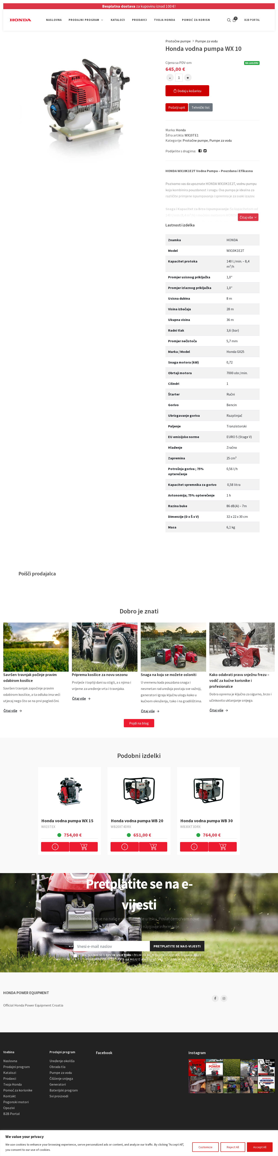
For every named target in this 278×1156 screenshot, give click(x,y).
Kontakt (9, 1096)
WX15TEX (48, 826)
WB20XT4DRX (121, 826)
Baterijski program (64, 1090)
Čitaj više (247, 217)
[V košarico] (84, 847)
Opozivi (9, 1108)
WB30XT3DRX (190, 826)
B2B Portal (11, 1113)
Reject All (233, 1147)
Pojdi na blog (139, 723)
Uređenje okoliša (62, 1061)
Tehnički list (201, 107)
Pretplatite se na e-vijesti (177, 946)
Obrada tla (57, 1067)
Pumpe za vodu (206, 41)
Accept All (259, 1147)
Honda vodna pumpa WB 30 (206, 820)
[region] (139, 1143)
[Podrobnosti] (55, 847)
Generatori (58, 1084)
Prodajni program (16, 1067)
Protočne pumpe (178, 41)
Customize (205, 1147)
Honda (181, 130)
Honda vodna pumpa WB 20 (137, 820)
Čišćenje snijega (61, 1078)
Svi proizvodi (59, 1096)
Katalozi (9, 1072)
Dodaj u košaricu (189, 91)
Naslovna (10, 1061)
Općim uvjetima (118, 955)
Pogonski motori (16, 1102)
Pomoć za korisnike (17, 1090)
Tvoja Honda (12, 1084)
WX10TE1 (192, 135)
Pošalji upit (176, 107)
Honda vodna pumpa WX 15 (67, 820)
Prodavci (9, 1078)
